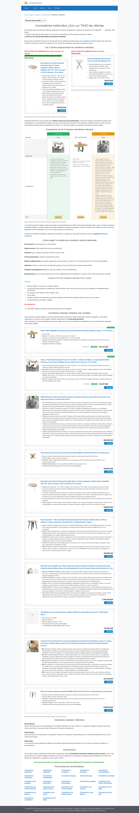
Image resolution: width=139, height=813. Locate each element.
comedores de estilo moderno (92, 41)
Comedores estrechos (47, 782)
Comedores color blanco (86, 793)
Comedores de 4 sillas (49, 799)
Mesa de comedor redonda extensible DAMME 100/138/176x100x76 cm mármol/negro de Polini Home (76, 691)
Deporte (42, 8)
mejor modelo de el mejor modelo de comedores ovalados (59, 227)
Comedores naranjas (106, 776)
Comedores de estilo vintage (67, 788)
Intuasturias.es (35, 3)
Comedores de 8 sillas (104, 788)
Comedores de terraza (85, 788)
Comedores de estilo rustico (48, 788)
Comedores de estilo (48, 793)
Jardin (35, 8)
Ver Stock (62, 110)
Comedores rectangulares (103, 771)
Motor (49, 8)
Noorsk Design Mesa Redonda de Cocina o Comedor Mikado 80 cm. (99, 60)
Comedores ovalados (66, 771)
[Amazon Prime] (110, 346)
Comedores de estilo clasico (67, 793)
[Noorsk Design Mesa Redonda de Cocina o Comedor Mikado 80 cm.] (79, 64)
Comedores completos (29, 799)
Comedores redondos (29, 777)
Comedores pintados (84, 771)
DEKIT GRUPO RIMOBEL (81, 137)
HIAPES (103, 137)
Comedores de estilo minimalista (105, 782)
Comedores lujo (86, 776)
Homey (58, 137)
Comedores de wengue (30, 782)
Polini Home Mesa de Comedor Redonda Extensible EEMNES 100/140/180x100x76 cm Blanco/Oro (75, 453)
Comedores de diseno (30, 793)
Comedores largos (68, 776)
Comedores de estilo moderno (30, 788)
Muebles (37, 15)
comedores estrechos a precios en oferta (79, 43)
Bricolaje (56, 8)
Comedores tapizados (29, 771)
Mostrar (43, 20)
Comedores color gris (105, 793)
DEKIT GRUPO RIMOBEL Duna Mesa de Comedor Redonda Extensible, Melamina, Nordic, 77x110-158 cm (77, 330)
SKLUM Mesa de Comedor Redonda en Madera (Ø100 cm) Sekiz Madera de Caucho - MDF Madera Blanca (74, 613)
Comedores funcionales (66, 782)
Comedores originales (47, 771)
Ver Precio (58, 217)
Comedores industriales (47, 777)
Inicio (26, 15)
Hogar (26, 8)
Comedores (45, 15)
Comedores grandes (88, 781)
